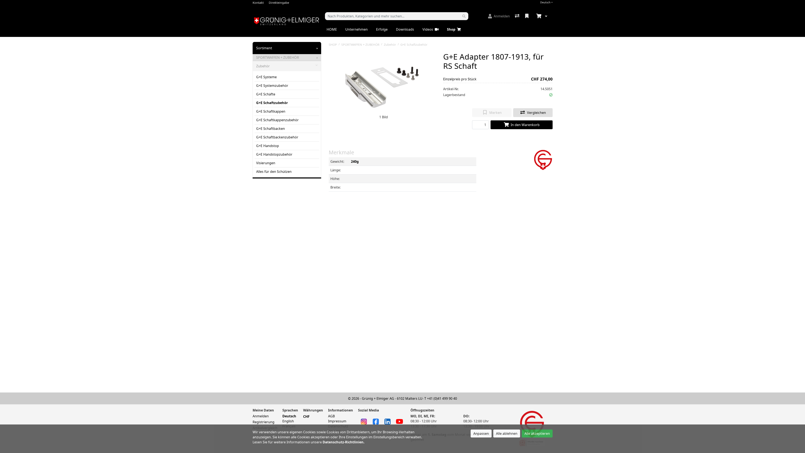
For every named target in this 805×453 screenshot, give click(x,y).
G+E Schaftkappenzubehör (277, 120)
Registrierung (263, 422)
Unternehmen (356, 29)
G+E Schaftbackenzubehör (277, 137)
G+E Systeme (266, 77)
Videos (427, 29)
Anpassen (481, 433)
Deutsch (545, 2)
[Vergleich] (517, 16)
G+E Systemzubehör (272, 85)
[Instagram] (364, 421)
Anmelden (261, 416)
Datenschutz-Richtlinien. (344, 442)
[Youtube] (399, 421)
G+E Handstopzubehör (274, 154)
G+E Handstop (267, 145)
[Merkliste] (527, 16)
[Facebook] (376, 421)
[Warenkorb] (538, 16)
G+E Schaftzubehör (272, 102)
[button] (551, 94)
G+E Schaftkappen (270, 111)
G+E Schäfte (265, 94)
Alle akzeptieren (537, 433)
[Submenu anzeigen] (317, 48)
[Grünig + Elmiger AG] (543, 159)
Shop (451, 29)
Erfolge (382, 29)
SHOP (333, 45)
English (288, 421)
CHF (306, 416)
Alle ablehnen (506, 433)
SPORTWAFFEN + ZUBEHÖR (277, 57)
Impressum (337, 421)
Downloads (405, 29)
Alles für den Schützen (274, 171)
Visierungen (265, 163)
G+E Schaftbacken (270, 128)
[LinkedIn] (387, 421)
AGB (331, 416)
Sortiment (264, 48)
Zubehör (263, 66)
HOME (332, 29)
